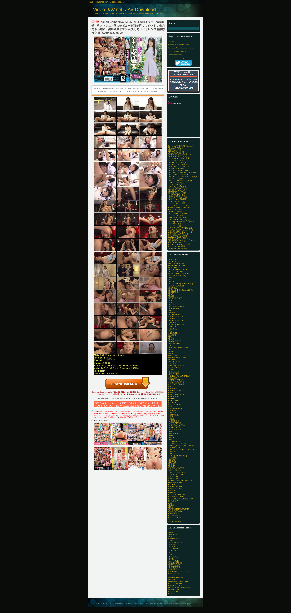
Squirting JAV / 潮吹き (178, 238)
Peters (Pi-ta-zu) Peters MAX (182, 446)
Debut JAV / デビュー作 (178, 170)
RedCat (171, 460)
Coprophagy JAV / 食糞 (178, 158)
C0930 (170, 540)
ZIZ (169, 519)
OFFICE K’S (173, 433)
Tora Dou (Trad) (176, 497)
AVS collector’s (176, 271)
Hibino (171, 351)
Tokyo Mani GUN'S (177, 495)
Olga (170, 435)
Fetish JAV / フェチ (176, 183)
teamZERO (173, 491)
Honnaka (172, 355)
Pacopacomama (176, 577)
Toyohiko (173, 501)
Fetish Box (173, 327)
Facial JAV (107, 413)
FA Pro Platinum (176, 325)
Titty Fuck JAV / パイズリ (179, 244)
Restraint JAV (99, 415)
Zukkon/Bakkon (176, 521)
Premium (172, 452)
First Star (173, 329)
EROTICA (172, 323)
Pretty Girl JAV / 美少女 (179, 220)
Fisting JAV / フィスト (177, 185)
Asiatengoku (174, 538)
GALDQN (172, 335)
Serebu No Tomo (176, 474)
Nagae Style (174, 423)
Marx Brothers (176, 394)
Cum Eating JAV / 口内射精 (180, 166)
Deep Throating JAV (143, 411)
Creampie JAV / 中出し (178, 162)
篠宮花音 (126, 417)
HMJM (170, 353)
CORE (170, 294)
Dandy (171, 300)
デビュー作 (155, 415)
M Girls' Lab (150, 413)
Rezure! (172, 462)
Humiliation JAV (125, 413)
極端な (121, 417)
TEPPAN (171, 493)
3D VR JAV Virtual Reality (181, 146)
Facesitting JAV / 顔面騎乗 (180, 181)
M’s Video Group (176, 384)
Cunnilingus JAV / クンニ (179, 168)
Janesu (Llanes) (176, 366)
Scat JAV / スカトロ (176, 226)
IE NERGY (172, 364)
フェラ (96, 417)
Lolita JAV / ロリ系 (176, 203)
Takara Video (175, 487)
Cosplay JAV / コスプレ (178, 160)
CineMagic (173, 292)
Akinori (172, 259)
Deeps (171, 304)
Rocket (171, 464)
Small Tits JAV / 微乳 (177, 236)
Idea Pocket (174, 362)
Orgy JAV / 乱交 (175, 211)
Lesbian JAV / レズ (176, 201)
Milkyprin (173, 400)
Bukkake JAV (122, 411)
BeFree (171, 278)
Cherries (172, 288)
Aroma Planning (176, 265)
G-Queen (172, 551)
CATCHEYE (173, 545)
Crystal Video (175, 298)
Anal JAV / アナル (175, 148)
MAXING (172, 398)
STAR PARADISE (175, 482)
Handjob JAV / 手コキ (177, 195)
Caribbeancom (175, 542)
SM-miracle (173, 590)
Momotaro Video (176, 409)
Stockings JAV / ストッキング (181, 240)
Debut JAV (131, 411)
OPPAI (170, 439)
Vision (171, 507)
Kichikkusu (173, 372)
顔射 (136, 417)
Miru (170, 407)
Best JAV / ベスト (175, 150)
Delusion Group (176, 306)
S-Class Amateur (176, 468)
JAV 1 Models (174, 561)
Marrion (172, 392)
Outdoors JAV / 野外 (177, 213)
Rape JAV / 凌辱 (174, 224)
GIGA (170, 337)
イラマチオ (147, 415)
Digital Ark (173, 308)
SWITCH (171, 484)
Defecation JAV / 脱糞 (178, 175)
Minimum (172, 403)
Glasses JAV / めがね (177, 191)
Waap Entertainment (178, 509)
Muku (171, 417)
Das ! (170, 302)
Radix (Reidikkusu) (177, 456)
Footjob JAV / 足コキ (177, 187)
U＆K (170, 503)
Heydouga (173, 557)
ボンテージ (102, 417)
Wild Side (172, 513)
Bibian (171, 282)
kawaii (171, 370)
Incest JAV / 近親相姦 (177, 199)
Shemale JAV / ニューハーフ (180, 232)
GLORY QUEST (174, 341)
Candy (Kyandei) (176, 286)
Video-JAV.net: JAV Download (124, 9)
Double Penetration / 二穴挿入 (182, 177)
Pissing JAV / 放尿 (175, 216)
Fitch (170, 331)
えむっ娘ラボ (133, 415)
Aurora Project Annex (179, 269)
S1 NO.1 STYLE (174, 470)
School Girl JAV (110, 415)
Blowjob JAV (102, 411)
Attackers (173, 267)
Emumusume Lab (156, 411)
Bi (169, 280)
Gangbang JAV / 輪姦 (177, 189)
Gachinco (173, 549)
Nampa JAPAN (174, 427)
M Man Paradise (176, 382)
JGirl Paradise (175, 563)
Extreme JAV (98, 413)
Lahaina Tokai (175, 380)
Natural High (175, 429)
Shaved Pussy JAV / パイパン (181, 230)
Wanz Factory (175, 511)
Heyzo (171, 559)
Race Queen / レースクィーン (181, 222)
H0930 (170, 553)
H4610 (170, 555)
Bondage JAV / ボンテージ (179, 154)
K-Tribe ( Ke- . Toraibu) (179, 376)
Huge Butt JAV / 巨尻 (177, 197)
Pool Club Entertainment (181, 450)
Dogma (171, 312)
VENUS (171, 505)
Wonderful (174, 515)
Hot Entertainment (178, 357)
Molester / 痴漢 (175, 209)
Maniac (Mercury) (177, 390)
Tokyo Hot (173, 592)
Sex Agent (173, 476)
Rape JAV (159, 413)
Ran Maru (173, 458)
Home (90, 2)
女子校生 (112, 417)
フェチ (161, 415)
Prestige (172, 454)
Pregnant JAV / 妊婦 (177, 218)
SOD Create (173, 478)
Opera (171, 437)
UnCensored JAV (117, 2)
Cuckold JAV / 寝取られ (178, 164)
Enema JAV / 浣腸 (175, 179)
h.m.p (170, 345)
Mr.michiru (173, 415)
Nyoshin (172, 575)
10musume (173, 534)
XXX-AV (171, 594)
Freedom (172, 333)
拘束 (117, 417)
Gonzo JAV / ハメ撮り (177, 193)
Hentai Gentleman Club (180, 347)
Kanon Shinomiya (138, 413)
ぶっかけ (141, 415)
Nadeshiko (173, 421)
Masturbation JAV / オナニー (181, 207)
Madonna (173, 388)
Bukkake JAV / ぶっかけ (178, 156)
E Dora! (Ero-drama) (178, 317)
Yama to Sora (175, 517)
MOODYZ (172, 411)
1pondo (171, 536)
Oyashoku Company (178, 444)
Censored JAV (101, 2)
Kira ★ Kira (173, 374)
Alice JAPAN (173, 261)
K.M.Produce (174, 368)
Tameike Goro (175, 489)
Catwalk (172, 547)
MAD (170, 386)
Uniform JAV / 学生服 (177, 248)
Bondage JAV (112, 411)
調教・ (132, 417)
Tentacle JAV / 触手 (177, 242)
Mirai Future (174, 405)
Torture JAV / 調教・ (177, 246)
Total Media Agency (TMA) (181, 499)
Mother (172, 413)
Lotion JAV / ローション (178, 205)
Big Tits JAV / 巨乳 (176, 152)
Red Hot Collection (178, 581)
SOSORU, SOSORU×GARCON (180, 480)
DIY (169, 310)
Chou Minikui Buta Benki (180, 290)
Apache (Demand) (176, 263)
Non (170, 431)
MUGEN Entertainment (179, 571)
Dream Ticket (175, 314)
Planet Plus (174, 448)
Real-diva (173, 579)
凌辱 (107, 417)
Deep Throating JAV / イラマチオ (183, 173)
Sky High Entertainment (180, 588)
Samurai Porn (175, 585)
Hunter (172, 360)
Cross (171, 296)
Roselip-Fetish (175, 583)
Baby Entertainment (178, 274)
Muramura (173, 573)
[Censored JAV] (96, 21)
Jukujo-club (174, 565)
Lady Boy (172, 378)
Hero (170, 349)
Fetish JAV (115, 413)
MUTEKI (171, 419)
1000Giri (171, 532)
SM (118, 415)
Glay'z (171, 339)
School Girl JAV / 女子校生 (180, 228)
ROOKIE (171, 466)
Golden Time (174, 343)
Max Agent (173, 396)
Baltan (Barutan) (177, 276)
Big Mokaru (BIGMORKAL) (180, 284)
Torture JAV (124, 415)
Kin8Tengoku (174, 567)
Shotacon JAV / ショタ (178, 234)
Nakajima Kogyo (176, 425)
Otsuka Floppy (175, 441)
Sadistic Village (176, 472)
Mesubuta (173, 569)
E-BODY (171, 319)
